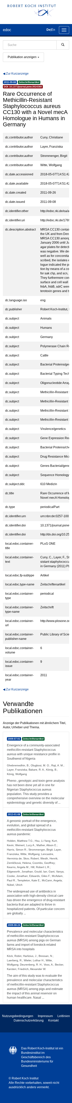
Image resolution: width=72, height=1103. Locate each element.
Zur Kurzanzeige (17, 73)
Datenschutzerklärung (29, 1020)
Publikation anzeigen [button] (22, 57)
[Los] (62, 45)
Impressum (45, 1016)
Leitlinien (63, 1016)
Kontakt (53, 1020)
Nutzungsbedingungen (17, 1016)
